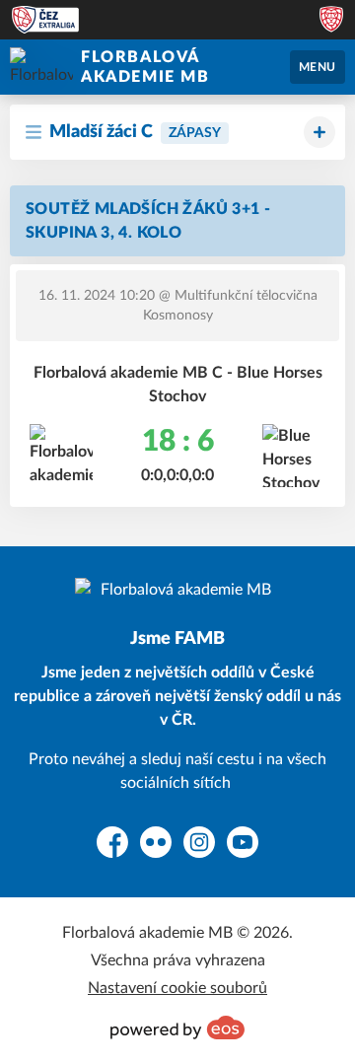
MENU (317, 67)
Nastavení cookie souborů (177, 988)
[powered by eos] (177, 1027)
